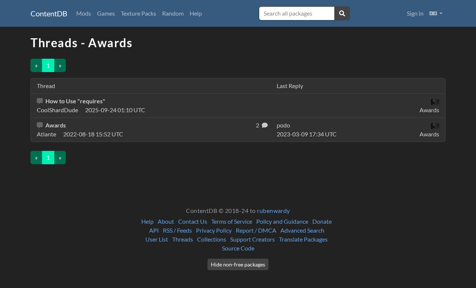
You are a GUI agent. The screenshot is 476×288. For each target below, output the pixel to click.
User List (156, 239)
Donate (322, 221)
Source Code (238, 248)
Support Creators (252, 239)
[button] (436, 13)
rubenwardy (273, 210)
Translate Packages (303, 239)
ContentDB (48, 13)
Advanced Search (302, 230)
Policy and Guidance (282, 221)
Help (196, 13)
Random (173, 13)
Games (106, 13)
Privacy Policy (214, 230)
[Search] (342, 13)
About (166, 221)
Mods (83, 13)
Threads (182, 239)
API (154, 230)
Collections (211, 239)
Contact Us (192, 221)
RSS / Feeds (177, 230)
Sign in (415, 13)
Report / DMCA (256, 230)
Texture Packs (138, 13)
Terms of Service (231, 221)
